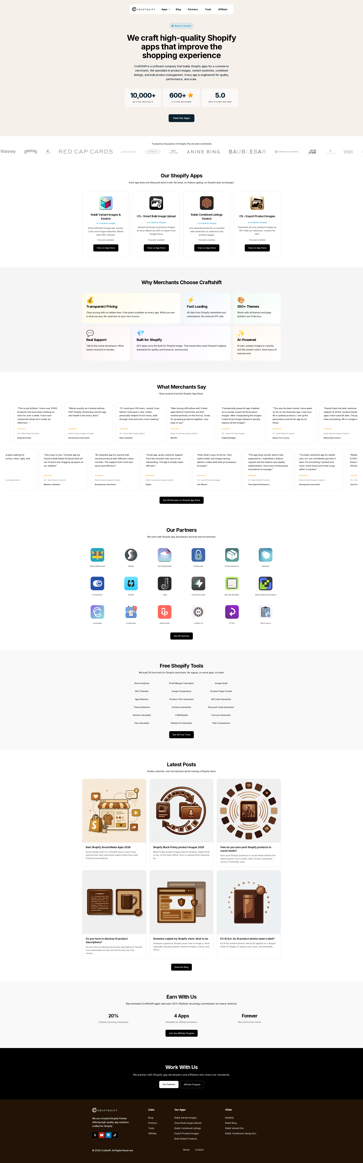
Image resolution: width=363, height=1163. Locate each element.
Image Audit (221, 683)
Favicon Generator (221, 715)
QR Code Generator (221, 699)
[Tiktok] (115, 1135)
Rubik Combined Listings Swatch (207, 216)
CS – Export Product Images (257, 216)
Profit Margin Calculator (181, 683)
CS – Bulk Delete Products (232, 433)
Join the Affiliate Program (181, 1033)
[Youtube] (102, 1135)
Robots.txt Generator (181, 723)
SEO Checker (142, 691)
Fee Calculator (141, 723)
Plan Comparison (221, 723)
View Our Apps (181, 118)
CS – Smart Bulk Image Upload (156, 216)
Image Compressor (181, 691)
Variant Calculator (142, 715)
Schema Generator (181, 707)
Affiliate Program (192, 1084)
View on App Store (106, 248)
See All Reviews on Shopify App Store (181, 500)
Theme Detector (142, 707)
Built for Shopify (183, 26)
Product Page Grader (221, 691)
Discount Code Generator (221, 707)
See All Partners (181, 636)
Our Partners (169, 1084)
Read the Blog (181, 967)
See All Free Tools (181, 734)
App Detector (141, 699)
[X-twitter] (95, 1135)
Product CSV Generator (181, 699)
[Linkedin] (108, 1135)
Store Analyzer (141, 683)
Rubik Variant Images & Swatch (106, 216)
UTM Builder (181, 715)
